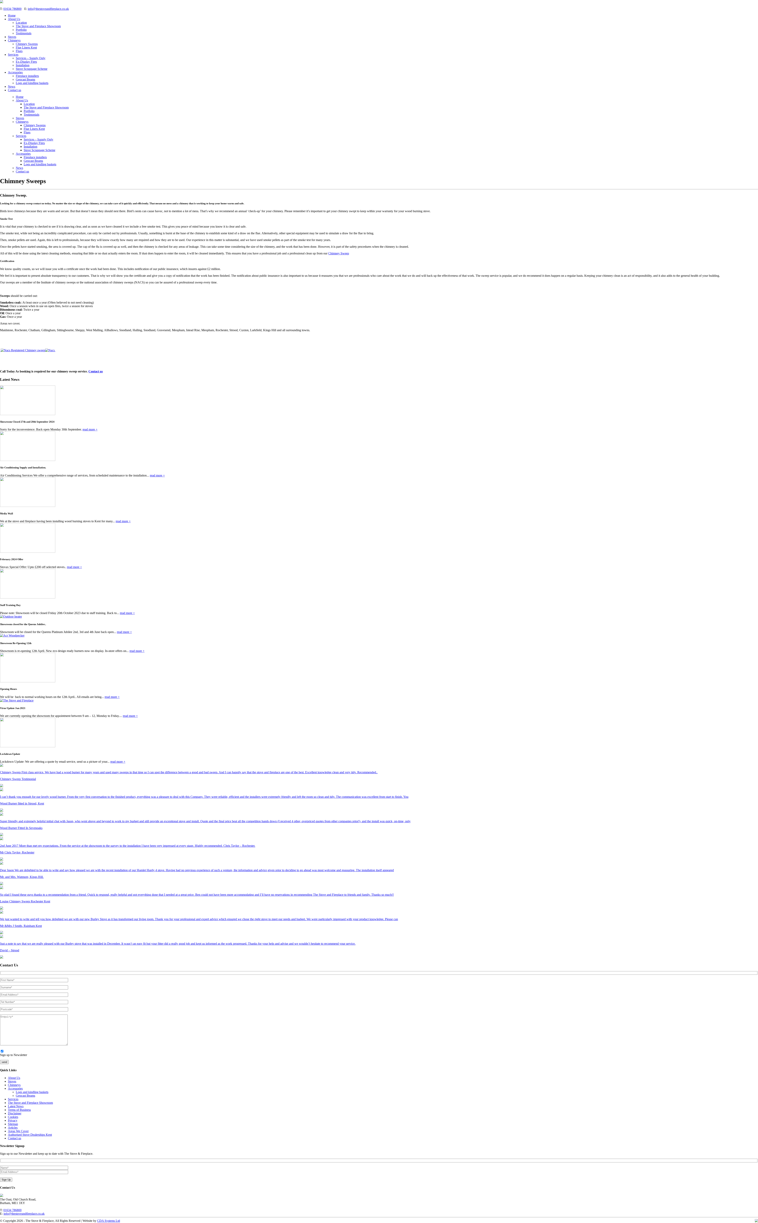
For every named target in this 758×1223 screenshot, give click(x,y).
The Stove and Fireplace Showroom (38, 26)
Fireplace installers (27, 76)
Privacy (12, 1120)
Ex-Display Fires (26, 61)
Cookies (13, 1117)
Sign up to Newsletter (13, 1055)
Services (13, 54)
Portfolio (21, 29)
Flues (19, 51)
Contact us (14, 90)
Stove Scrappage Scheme (31, 68)
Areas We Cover (18, 1131)
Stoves (12, 36)
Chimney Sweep (338, 253)
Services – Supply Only (30, 58)
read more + (90, 429)
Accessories (15, 72)
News (11, 86)
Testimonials (23, 33)
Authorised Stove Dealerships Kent (30, 1134)
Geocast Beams (25, 79)
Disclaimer (14, 1113)
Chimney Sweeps (27, 44)
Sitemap (13, 1124)
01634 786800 (12, 8)
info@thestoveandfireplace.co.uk (48, 8)
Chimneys (14, 40)
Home (12, 15)
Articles (13, 1127)
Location (21, 22)
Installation (22, 65)
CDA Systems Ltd (108, 1220)
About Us (14, 19)
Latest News (15, 1106)
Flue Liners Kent (26, 47)
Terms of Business (19, 1109)
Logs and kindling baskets (32, 83)
